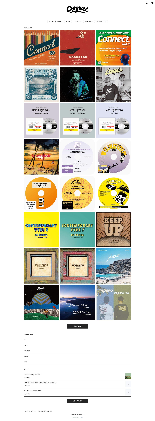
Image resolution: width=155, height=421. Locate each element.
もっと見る (77, 326)
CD (25, 340)
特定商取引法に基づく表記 (45, 411)
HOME (51, 21)
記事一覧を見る (77, 401)
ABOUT (59, 21)
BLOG (68, 21)
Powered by (75, 417)
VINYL (26, 345)
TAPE (25, 362)
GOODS (26, 356)
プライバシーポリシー (30, 411)
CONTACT (88, 21)
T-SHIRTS (27, 351)
